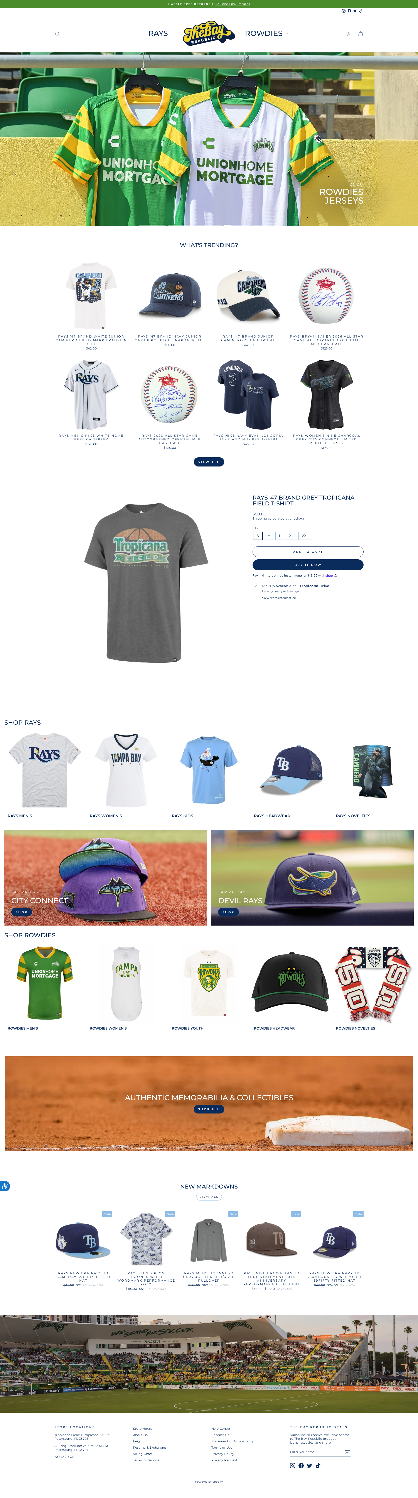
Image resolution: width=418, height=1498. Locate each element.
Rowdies (265, 33)
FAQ (136, 1441)
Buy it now (308, 565)
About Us (140, 1435)
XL (291, 536)
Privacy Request (224, 1460)
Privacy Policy (222, 1454)
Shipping (260, 518)
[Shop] (105, 878)
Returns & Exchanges (150, 1447)
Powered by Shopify (209, 1481)
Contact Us (220, 1435)
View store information (279, 598)
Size (257, 528)
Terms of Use (221, 1447)
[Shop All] (209, 1103)
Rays (159, 33)
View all (209, 462)
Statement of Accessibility (232, 1441)
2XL (305, 536)
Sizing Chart (143, 1454)
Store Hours (142, 1428)
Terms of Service (146, 1460)
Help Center (220, 1428)
